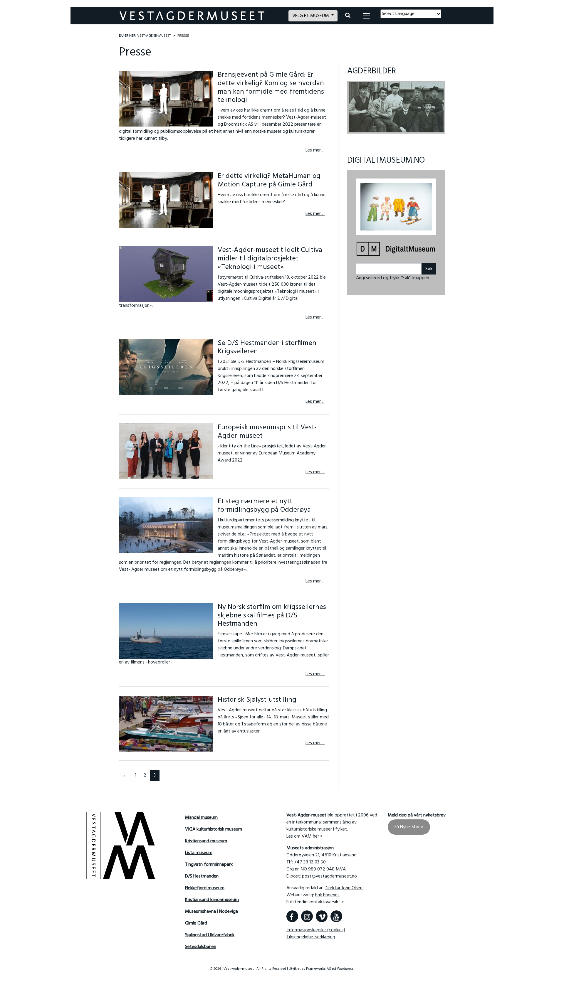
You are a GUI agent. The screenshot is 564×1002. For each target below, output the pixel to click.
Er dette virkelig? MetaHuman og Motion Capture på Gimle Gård (269, 180)
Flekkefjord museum (204, 888)
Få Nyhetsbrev (409, 827)
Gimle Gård (196, 923)
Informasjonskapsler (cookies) (315, 930)
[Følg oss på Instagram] (307, 916)
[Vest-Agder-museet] (200, 15)
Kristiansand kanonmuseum (212, 900)
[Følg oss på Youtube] (336, 916)
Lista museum (198, 853)
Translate (423, 22)
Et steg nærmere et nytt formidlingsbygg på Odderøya (264, 506)
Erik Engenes (327, 895)
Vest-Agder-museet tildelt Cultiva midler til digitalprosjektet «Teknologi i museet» (270, 259)
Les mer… (315, 150)
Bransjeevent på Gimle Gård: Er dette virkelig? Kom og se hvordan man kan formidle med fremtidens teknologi (271, 87)
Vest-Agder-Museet (154, 36)
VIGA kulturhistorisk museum (213, 829)
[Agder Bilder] (396, 107)
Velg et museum (311, 16)
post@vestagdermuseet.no (329, 876)
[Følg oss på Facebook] (292, 916)
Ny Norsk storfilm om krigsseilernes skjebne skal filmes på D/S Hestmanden (272, 616)
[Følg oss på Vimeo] (322, 916)
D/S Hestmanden (202, 876)
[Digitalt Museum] (396, 249)
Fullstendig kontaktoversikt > (315, 902)
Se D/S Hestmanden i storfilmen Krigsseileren (267, 347)
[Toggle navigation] (366, 15)
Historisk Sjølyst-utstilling (257, 699)
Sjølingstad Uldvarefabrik (209, 935)
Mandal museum (201, 817)
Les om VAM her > (304, 836)
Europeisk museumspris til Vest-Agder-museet (267, 432)
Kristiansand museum (206, 841)
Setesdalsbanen (200, 947)
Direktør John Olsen (343, 888)
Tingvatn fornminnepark (209, 864)
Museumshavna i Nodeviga (211, 911)
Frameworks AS (318, 969)
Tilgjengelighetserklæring (310, 937)
